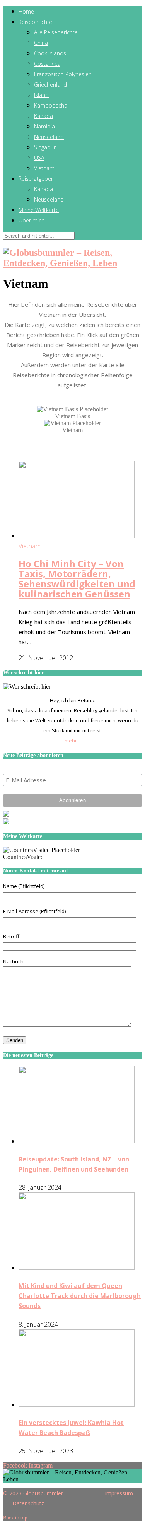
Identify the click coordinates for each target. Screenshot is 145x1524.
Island (41, 95)
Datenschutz (28, 1503)
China (41, 42)
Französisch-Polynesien (63, 74)
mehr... (72, 740)
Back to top (15, 1518)
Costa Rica (47, 63)
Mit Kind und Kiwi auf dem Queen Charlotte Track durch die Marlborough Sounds (80, 1295)
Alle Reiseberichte (56, 32)
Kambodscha (50, 105)
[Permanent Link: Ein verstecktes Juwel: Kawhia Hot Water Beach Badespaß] (77, 1404)
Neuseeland (49, 136)
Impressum (119, 1493)
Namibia (44, 126)
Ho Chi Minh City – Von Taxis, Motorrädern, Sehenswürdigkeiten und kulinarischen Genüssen (77, 578)
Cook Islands (50, 53)
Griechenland (50, 84)
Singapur (45, 147)
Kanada (43, 116)
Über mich (31, 220)
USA (39, 157)
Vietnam (44, 168)
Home (26, 11)
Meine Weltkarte (39, 210)
